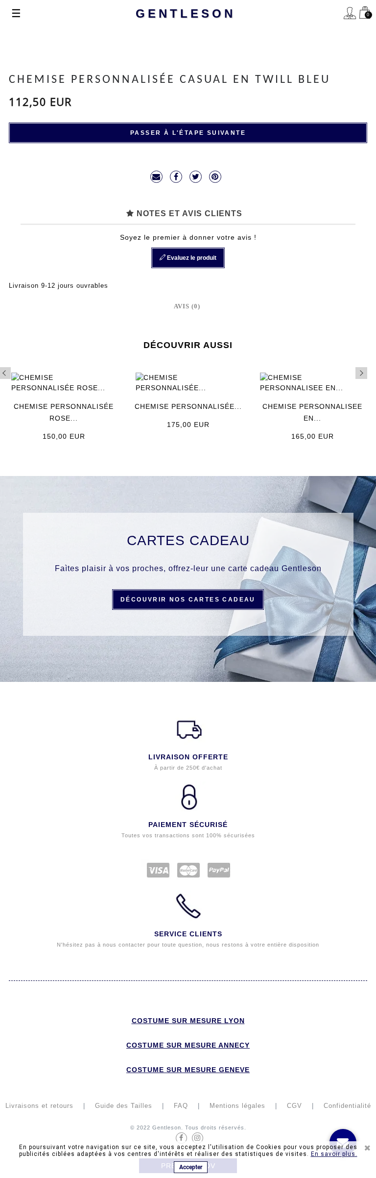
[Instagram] (197, 1138)
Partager (176, 177)
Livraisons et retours (39, 1105)
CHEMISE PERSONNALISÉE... (188, 406)
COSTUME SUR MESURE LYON (188, 1021)
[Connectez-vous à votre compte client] (350, 14)
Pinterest (215, 177)
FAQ (181, 1105)
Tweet (195, 177)
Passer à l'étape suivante (188, 132)
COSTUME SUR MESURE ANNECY (188, 1045)
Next (361, 373)
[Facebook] (181, 1138)
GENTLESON (185, 13)
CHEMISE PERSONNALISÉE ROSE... (64, 412)
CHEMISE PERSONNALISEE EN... (312, 412)
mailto (156, 177)
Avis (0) (187, 306)
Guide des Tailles (123, 1105)
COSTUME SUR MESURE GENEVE (188, 1070)
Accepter (190, 1167)
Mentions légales (237, 1105)
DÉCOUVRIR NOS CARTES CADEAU (188, 599)
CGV (294, 1105)
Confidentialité (347, 1105)
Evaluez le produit (190, 257)
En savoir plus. (334, 1154)
